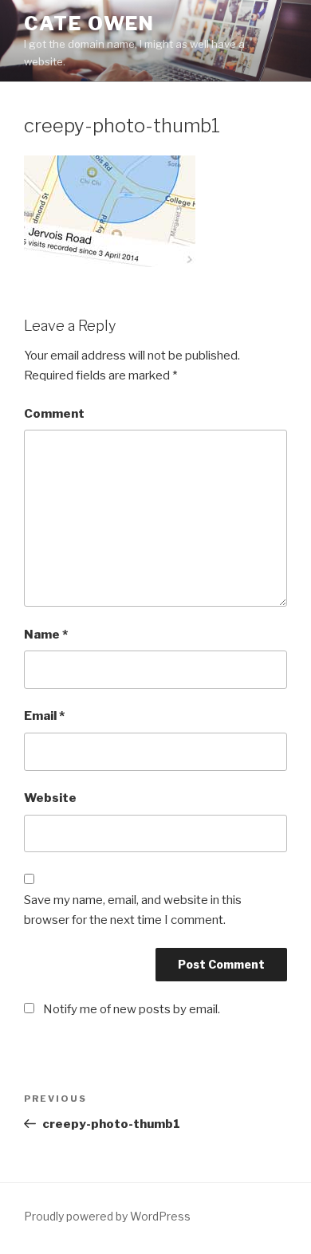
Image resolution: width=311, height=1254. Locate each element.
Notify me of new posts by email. (131, 1009)
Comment (54, 414)
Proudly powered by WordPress (107, 1216)
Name (46, 634)
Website (50, 798)
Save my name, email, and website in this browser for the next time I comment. (133, 910)
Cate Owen (89, 23)
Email (44, 716)
